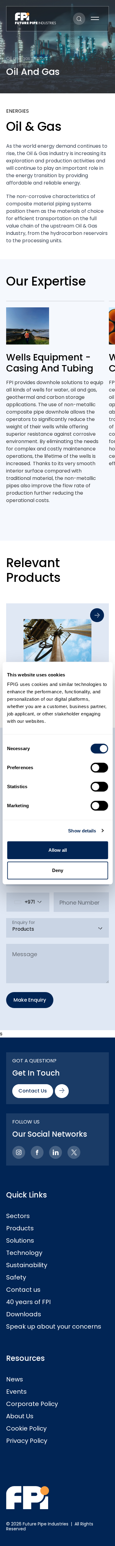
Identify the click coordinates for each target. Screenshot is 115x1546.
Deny (57, 870)
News (14, 1379)
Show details (82, 830)
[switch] (99, 768)
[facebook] (37, 1152)
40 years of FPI (28, 1302)
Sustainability (26, 1265)
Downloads (23, 1314)
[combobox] (27, 902)
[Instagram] (18, 1152)
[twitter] (73, 1152)
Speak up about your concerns (53, 1326)
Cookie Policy (26, 1428)
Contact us (23, 1289)
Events (16, 1391)
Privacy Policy (26, 1440)
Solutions (20, 1240)
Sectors (18, 1216)
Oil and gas (18, 58)
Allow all (57, 850)
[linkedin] (55, 1152)
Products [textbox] (23, 929)
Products (20, 1228)
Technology (24, 1252)
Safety (16, 1277)
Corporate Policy (32, 1404)
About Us (19, 1416)
